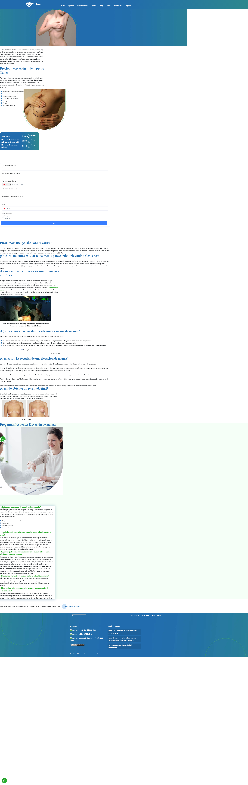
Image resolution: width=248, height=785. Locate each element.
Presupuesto (118, 5)
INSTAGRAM (156, 615)
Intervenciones (82, 5)
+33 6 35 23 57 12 (85, 634)
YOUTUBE (145, 615)
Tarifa (109, 5)
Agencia (71, 5)
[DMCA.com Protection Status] (77, 645)
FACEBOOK (135, 615)
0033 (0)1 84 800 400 (88, 630)
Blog (101, 5)
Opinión (93, 5)
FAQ (96, 654)
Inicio (63, 5)
